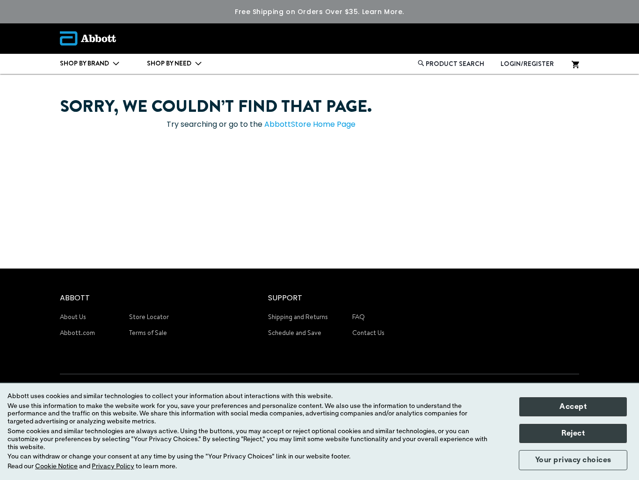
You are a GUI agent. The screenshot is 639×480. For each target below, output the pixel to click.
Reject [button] (573, 433)
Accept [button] (573, 406)
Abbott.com (77, 332)
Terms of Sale (148, 332)
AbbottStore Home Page (310, 124)
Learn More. (383, 11)
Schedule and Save (294, 332)
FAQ (358, 316)
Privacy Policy (113, 466)
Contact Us (368, 332)
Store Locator (149, 316)
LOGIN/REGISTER (527, 63)
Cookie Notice (56, 466)
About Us (73, 316)
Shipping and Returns (298, 316)
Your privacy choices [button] (573, 460)
